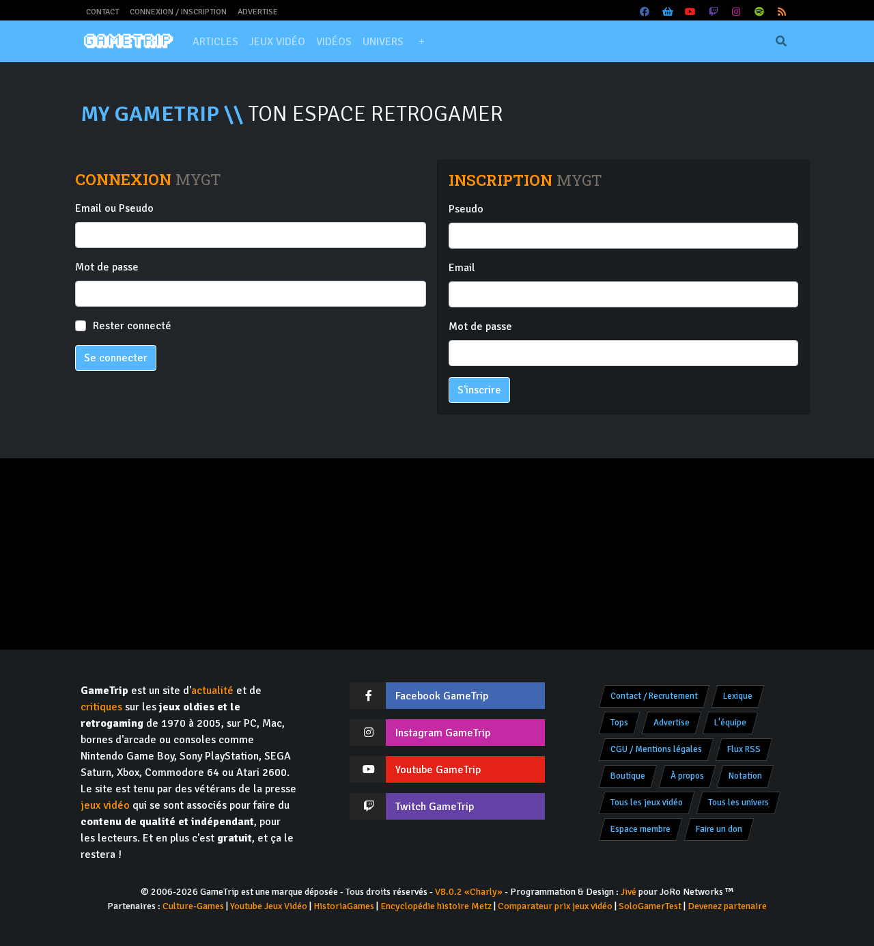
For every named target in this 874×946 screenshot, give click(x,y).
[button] (421, 41)
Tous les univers (738, 802)
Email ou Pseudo (114, 208)
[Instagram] (736, 12)
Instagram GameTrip (442, 733)
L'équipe (730, 722)
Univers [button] (383, 41)
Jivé (628, 892)
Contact (102, 12)
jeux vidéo (105, 805)
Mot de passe (107, 267)
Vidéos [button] (334, 41)
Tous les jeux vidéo (646, 802)
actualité (212, 690)
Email (462, 268)
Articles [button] (215, 41)
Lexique (737, 696)
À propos (687, 775)
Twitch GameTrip (434, 806)
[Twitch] (713, 12)
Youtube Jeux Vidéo (268, 906)
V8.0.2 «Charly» (469, 892)
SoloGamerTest (650, 906)
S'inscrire (479, 390)
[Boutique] (667, 12)
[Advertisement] (437, 554)
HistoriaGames (343, 906)
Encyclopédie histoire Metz (436, 906)
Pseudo (466, 209)
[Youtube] (691, 12)
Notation (745, 775)
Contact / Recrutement (654, 696)
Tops (619, 722)
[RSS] (782, 12)
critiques (101, 707)
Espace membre (640, 829)
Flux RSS (744, 749)
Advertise (258, 12)
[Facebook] (645, 12)
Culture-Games (193, 906)
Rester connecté (132, 326)
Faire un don (719, 829)
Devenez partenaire (727, 906)
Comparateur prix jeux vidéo (555, 906)
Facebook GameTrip (441, 696)
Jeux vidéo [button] (277, 41)
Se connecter (115, 358)
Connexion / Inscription (178, 12)
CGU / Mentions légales (656, 749)
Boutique (627, 775)
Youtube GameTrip (438, 770)
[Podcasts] (759, 12)
